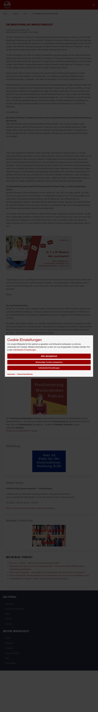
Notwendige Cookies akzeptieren (49, 362)
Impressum (11, 374)
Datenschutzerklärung (25, 374)
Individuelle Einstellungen (49, 368)
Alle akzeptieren (49, 356)
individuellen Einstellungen (24, 349)
